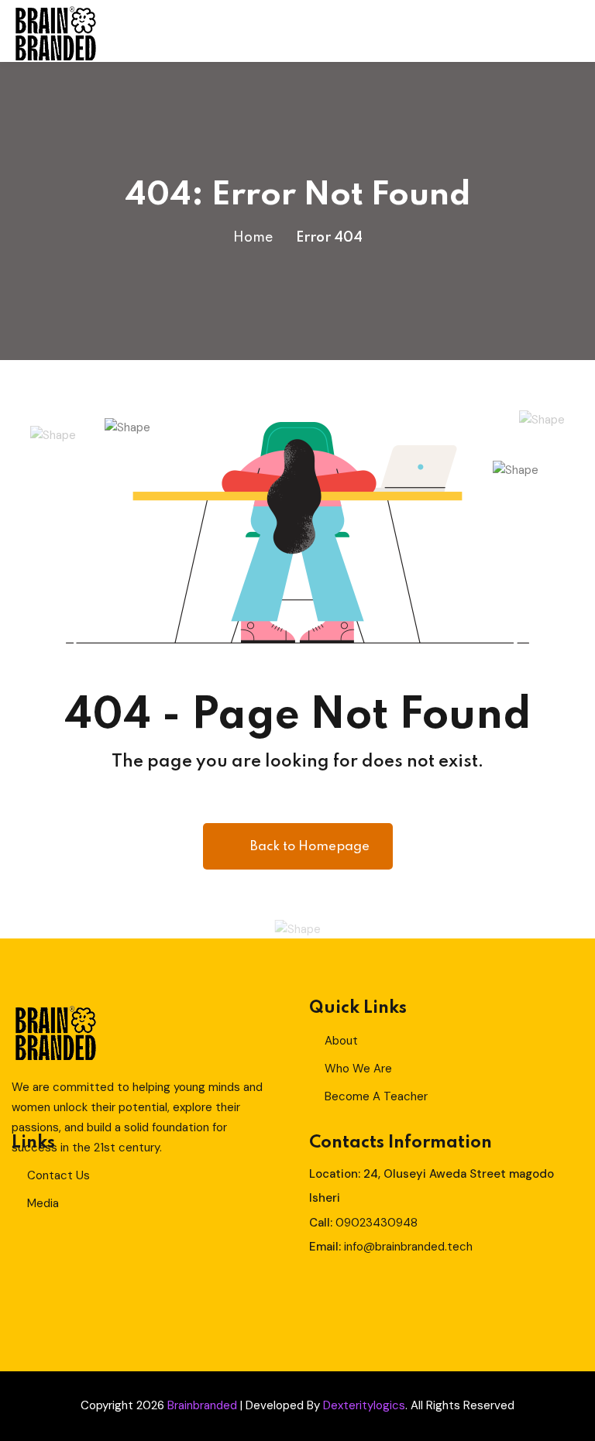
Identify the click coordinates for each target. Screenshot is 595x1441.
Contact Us (58, 1175)
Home (253, 238)
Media (43, 1203)
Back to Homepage (310, 846)
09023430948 (376, 1222)
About (341, 1040)
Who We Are (358, 1068)
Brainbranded (202, 1405)
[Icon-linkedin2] (366, 1294)
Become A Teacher (376, 1096)
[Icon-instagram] (412, 1294)
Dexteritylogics (364, 1405)
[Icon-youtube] (458, 1294)
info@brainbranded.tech (408, 1246)
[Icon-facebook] (320, 1294)
